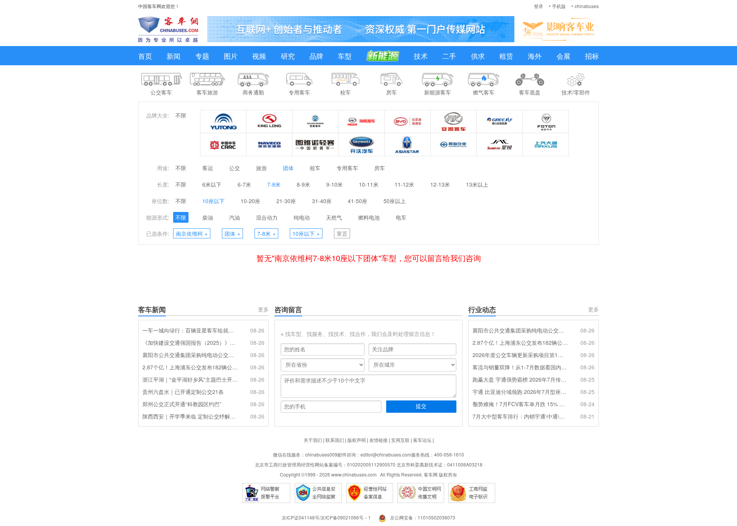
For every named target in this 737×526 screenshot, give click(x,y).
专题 (202, 56)
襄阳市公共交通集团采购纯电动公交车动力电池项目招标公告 (190, 355)
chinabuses (587, 6)
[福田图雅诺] (315, 144)
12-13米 (440, 184)
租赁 (506, 56)
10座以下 (213, 201)
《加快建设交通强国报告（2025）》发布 (190, 342)
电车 (401, 217)
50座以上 (394, 201)
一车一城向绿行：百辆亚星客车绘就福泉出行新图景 (190, 330)
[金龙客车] (269, 121)
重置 (342, 233)
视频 (259, 56)
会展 (563, 56)
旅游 (261, 168)
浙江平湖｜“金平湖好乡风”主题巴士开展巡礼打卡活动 (190, 379)
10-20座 (250, 201)
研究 (288, 56)
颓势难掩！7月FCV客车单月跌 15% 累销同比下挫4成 (520, 404)
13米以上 (477, 184)
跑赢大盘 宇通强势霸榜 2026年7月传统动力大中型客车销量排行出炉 (520, 379)
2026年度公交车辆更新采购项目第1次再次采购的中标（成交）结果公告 (520, 355)
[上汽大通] (546, 144)
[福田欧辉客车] (546, 121)
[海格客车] (362, 121)
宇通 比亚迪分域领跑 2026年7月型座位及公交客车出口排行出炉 (520, 391)
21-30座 (286, 201)
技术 (421, 56)
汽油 (234, 217)
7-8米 (274, 184)
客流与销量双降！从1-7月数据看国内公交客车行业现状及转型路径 (520, 367)
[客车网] (168, 29)
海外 (535, 56)
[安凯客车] (454, 121)
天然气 (334, 217)
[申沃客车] (500, 144)
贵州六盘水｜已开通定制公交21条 (183, 391)
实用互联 (400, 440)
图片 (231, 56)
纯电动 (302, 217)
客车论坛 (422, 440)
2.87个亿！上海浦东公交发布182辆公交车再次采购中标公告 (190, 367)
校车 (315, 168)
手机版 (559, 6)
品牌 (316, 56)
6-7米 (244, 184)
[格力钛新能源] (500, 121)
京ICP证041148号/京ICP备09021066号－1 (326, 517)
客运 (207, 168)
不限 (180, 115)
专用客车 (347, 168)
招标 (592, 56)
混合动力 (267, 217)
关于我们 (313, 440)
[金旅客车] (315, 121)
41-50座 (357, 201)
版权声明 (356, 440)
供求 (478, 56)
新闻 (173, 56)
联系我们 (335, 440)
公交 (234, 168)
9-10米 (334, 184)
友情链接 (378, 440)
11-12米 (404, 184)
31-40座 (322, 201)
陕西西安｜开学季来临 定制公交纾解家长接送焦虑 (190, 416)
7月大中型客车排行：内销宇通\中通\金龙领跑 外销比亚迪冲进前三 (520, 416)
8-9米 (303, 184)
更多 (263, 309)
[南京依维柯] (269, 144)
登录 (538, 6)
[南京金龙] (362, 144)
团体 (288, 168)
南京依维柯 (192, 233)
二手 (449, 56)
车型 (345, 56)
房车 (379, 168)
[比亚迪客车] (408, 121)
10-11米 (368, 184)
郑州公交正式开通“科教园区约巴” (181, 404)
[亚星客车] (408, 144)
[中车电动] (223, 144)
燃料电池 (369, 217)
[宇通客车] (223, 121)
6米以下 (211, 184)
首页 (145, 56)
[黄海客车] (454, 144)
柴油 (207, 217)
